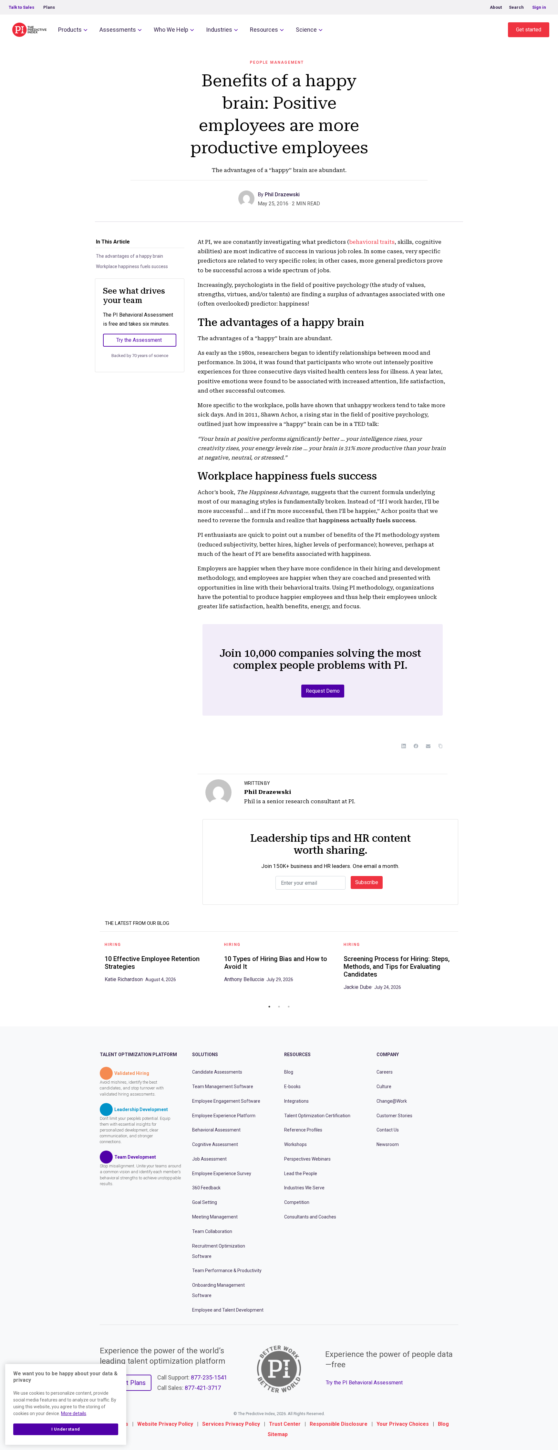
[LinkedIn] (403, 746)
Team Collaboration (212, 1231)
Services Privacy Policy (231, 1424)
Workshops (295, 1144)
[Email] (428, 746)
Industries (219, 29)
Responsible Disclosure (338, 1424)
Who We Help (171, 29)
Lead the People (300, 1173)
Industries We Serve (304, 1187)
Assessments (117, 29)
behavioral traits (372, 242)
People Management (277, 62)
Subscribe (366, 882)
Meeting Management (215, 1216)
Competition (296, 1202)
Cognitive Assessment (215, 1144)
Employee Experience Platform (223, 1115)
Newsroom (388, 1144)
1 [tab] (269, 1006)
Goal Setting (204, 1202)
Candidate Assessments (217, 1072)
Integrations (296, 1101)
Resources (264, 29)
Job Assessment (209, 1159)
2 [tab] (279, 1006)
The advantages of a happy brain (129, 256)
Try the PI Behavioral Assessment (364, 1383)
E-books (292, 1086)
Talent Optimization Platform (138, 1054)
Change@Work (392, 1101)
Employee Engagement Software (226, 1101)
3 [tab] (288, 1006)
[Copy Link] (440, 746)
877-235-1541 (209, 1377)
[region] (65, 1404)
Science (306, 29)
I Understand (65, 1429)
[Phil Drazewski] (248, 198)
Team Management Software (222, 1086)
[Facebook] (416, 746)
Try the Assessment (139, 340)
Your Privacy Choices (403, 1424)
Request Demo (323, 691)
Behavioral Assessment (216, 1129)
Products (70, 29)
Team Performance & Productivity (227, 1270)
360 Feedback (206, 1187)
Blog (288, 1072)
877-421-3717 (203, 1387)
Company (388, 1054)
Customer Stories (394, 1115)
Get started (528, 30)
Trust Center (285, 1424)
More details (73, 1413)
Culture (384, 1086)
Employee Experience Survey (221, 1173)
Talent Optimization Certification (317, 1115)
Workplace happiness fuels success (132, 266)
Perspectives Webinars (307, 1159)
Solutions (205, 1054)
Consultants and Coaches (310, 1216)
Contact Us (388, 1129)
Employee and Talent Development (228, 1310)
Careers (385, 1072)
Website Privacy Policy (165, 1424)
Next (463, 968)
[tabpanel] (159, 964)
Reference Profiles (303, 1129)
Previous (95, 968)
